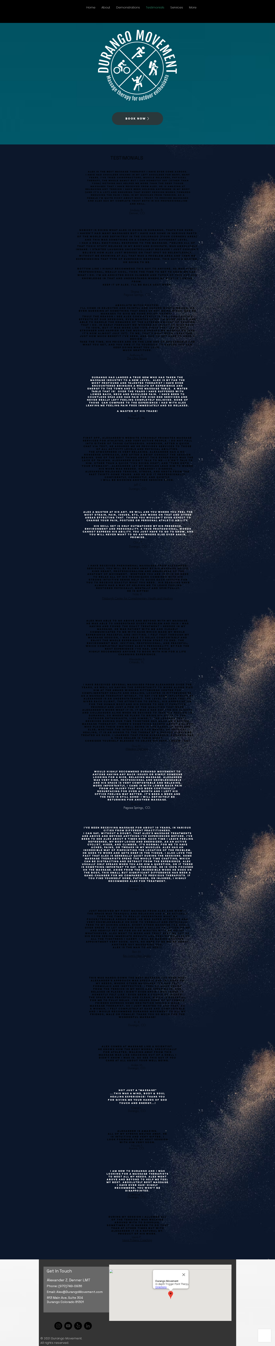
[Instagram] (58, 1326)
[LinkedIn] (88, 1326)
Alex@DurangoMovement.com (79, 1292)
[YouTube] (68, 1326)
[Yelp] (78, 1326)
